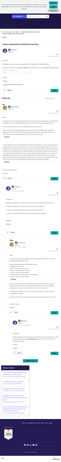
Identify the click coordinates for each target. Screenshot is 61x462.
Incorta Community (6, 32)
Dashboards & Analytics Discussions (30, 32)
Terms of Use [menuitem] (27, 452)
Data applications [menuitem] (31, 423)
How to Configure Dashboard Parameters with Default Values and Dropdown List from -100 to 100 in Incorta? (15, 408)
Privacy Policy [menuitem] (34, 452)
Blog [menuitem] (42, 423)
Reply (54, 90)
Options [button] (4, 37)
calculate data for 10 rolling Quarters (13, 388)
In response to (18, 191)
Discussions (16, 32)
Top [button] (4, 458)
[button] (53, 3)
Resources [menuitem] (38, 423)
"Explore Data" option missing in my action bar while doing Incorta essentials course (15, 397)
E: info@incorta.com (8, 427)
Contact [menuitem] (46, 423)
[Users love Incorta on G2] (8, 434)
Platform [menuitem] (24, 423)
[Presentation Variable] (56, 98)
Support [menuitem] (51, 423)
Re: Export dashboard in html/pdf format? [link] (13, 33)
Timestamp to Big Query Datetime (13, 381)
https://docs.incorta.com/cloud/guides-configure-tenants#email (28, 288)
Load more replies (30, 361)
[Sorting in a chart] (58, 98)
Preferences (53, 10)
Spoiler (7, 137)
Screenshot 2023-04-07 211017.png (13, 84)
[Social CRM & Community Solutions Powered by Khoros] (56, 459)
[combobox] (38, 16)
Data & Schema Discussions (10, 383)
